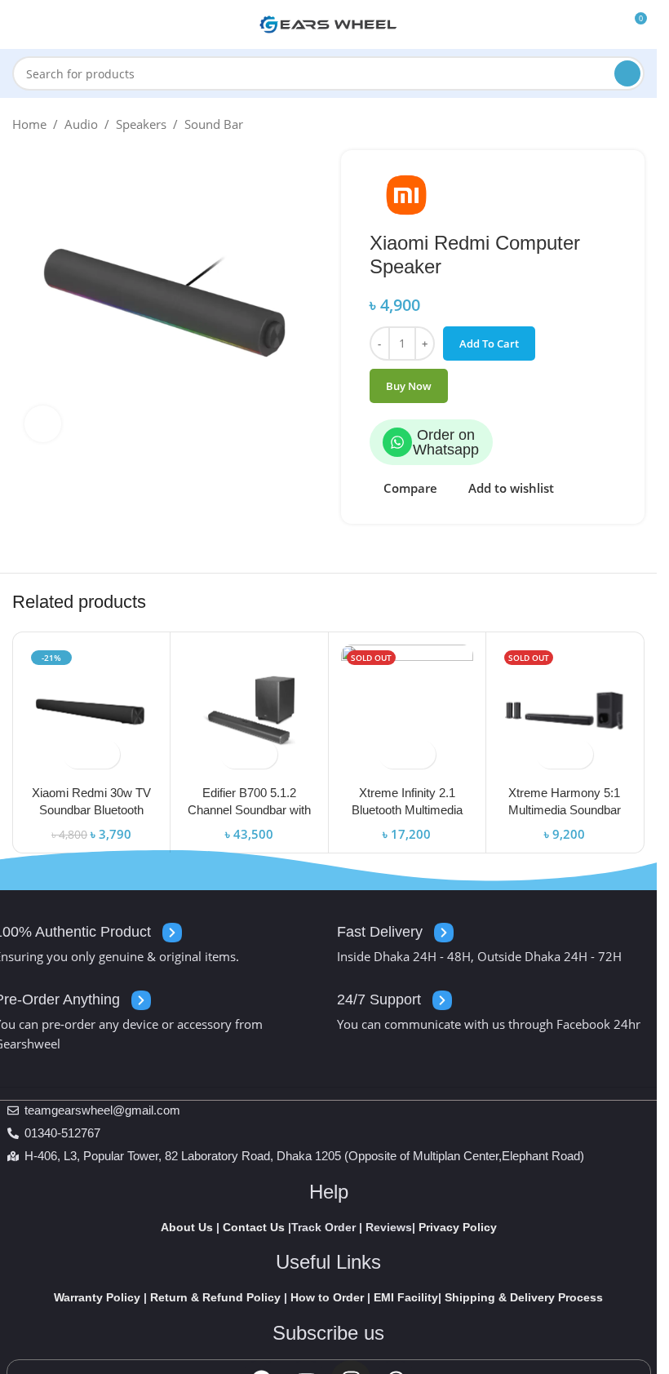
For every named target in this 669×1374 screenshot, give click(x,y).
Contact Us (254, 1227)
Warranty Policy (97, 1297)
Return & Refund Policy (215, 1297)
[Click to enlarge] (42, 424)
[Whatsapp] (397, 442)
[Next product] (635, 124)
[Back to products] (615, 124)
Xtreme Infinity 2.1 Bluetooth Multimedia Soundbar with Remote (406, 810)
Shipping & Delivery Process (524, 1297)
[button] (77, 754)
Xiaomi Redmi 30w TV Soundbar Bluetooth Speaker (91, 810)
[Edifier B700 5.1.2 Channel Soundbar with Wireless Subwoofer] (249, 711)
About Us (187, 1227)
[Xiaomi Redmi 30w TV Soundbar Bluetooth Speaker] (91, 711)
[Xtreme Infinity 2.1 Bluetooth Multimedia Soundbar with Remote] (407, 711)
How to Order (327, 1297)
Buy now (409, 386)
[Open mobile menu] (18, 24)
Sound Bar (213, 124)
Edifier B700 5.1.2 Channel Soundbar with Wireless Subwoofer (249, 810)
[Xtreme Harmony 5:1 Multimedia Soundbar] (564, 711)
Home (29, 124)
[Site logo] (328, 23)
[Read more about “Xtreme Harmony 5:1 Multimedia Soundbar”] (550, 754)
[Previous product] (595, 124)
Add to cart (489, 343)
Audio (81, 124)
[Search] (627, 73)
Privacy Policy (458, 1227)
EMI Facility (406, 1297)
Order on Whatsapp (446, 442)
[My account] (603, 24)
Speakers (141, 124)
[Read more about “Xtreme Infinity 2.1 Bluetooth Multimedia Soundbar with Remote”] (393, 754)
